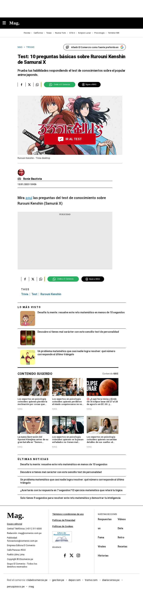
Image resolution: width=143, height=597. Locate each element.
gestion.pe (58, 579)
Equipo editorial (14, 524)
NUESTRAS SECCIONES (107, 514)
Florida (27, 33)
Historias (103, 555)
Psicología (99, 33)
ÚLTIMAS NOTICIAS (33, 459)
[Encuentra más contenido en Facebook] (21, 84)
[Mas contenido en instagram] (78, 555)
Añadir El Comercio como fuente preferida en (94, 47)
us (99, 528)
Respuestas (105, 519)
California (38, 33)
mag (31, 586)
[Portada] (15, 521)
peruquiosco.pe (16, 586)
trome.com (91, 579)
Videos (122, 519)
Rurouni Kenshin (50, 294)
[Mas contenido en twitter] (71, 555)
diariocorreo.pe (111, 579)
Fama (101, 537)
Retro (121, 537)
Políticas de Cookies (62, 526)
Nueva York (60, 33)
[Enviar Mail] (20, 179)
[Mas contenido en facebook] (64, 555)
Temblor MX (113, 33)
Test (34, 294)
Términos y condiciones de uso (68, 514)
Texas (49, 33)
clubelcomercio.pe (37, 579)
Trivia (24, 294)
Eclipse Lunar (84, 33)
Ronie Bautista (32, 178)
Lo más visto (29, 307)
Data (120, 528)
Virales (102, 546)
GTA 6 (72, 33)
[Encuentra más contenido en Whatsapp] (37, 84)
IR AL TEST (74, 139)
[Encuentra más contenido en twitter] (29, 84)
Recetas (122, 546)
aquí (28, 198)
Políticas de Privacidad (63, 520)
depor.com (75, 579)
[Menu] (6, 23)
